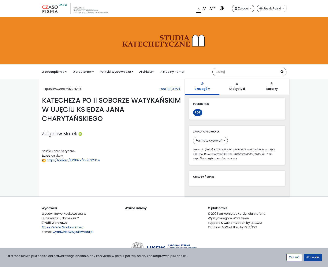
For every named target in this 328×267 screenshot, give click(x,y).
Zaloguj (243, 8)
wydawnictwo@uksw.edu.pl (73, 232)
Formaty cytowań (209, 140)
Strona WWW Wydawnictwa (62, 227)
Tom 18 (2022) (169, 89)
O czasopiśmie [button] (53, 72)
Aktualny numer (172, 72)
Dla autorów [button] (82, 72)
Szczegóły (202, 89)
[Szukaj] (282, 72)
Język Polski (272, 8)
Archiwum (146, 72)
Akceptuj (312, 257)
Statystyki (237, 89)
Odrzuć (294, 257)
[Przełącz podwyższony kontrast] (221, 8)
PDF (198, 112)
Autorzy (272, 89)
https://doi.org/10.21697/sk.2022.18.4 (73, 160)
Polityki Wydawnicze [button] (115, 72)
